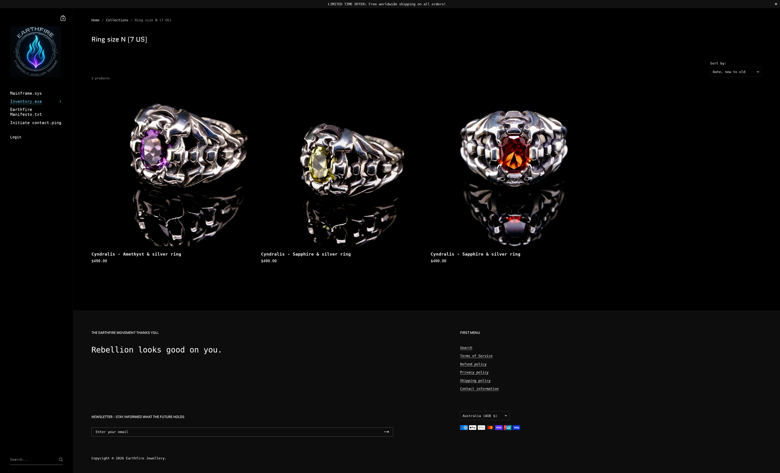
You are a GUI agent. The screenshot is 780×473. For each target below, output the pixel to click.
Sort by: (718, 63)
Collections (117, 20)
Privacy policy (474, 372)
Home (95, 20)
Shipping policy (475, 380)
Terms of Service (476, 356)
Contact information (479, 389)
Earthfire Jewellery (145, 458)
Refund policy (473, 364)
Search (466, 348)
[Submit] (61, 459)
